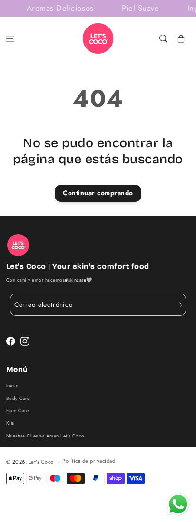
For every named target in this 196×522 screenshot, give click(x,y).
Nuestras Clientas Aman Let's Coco (45, 435)
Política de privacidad (88, 461)
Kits (10, 423)
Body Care (18, 398)
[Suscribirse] (181, 305)
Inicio (12, 385)
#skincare (75, 280)
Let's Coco (41, 461)
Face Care (17, 410)
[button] (10, 38)
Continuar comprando (98, 193)
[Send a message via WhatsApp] (178, 504)
